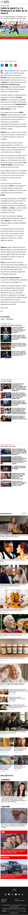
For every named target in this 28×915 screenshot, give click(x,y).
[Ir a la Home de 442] (6, 2)
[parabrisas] (14, 858)
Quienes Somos (4, 899)
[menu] (2, 1)
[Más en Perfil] (9, 776)
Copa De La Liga (9, 319)
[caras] (14, 832)
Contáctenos (3, 900)
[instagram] (5, 894)
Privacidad (3, 901)
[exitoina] (14, 780)
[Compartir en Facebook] (2, 65)
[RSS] (19, 894)
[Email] (15, 65)
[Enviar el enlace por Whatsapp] (11, 65)
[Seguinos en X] (12, 894)
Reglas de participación (19, 900)
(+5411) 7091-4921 (10, 911)
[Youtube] (16, 894)
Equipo (16, 899)
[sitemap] (22, 894)
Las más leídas (6, 381)
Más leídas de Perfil (8, 446)
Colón (2, 319)
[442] (14, 890)
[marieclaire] (14, 807)
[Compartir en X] (6, 65)
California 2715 (10, 909)
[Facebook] (9, 895)
